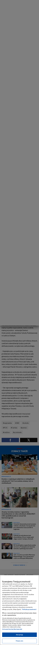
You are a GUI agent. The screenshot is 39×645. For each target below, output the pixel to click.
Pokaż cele (19, 641)
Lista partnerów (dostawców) (12, 629)
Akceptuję (19, 635)
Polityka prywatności (29, 609)
